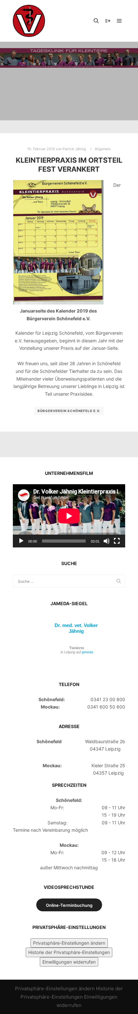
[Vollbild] (117, 541)
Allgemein (103, 149)
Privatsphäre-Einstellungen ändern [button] (69, 943)
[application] (69, 515)
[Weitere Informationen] (108, 21)
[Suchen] (96, 21)
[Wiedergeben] (21, 541)
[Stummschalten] (106, 541)
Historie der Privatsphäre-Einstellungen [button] (69, 952)
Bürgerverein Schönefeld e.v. (69, 411)
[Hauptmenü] (119, 21)
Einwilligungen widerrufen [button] (69, 962)
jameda (87, 652)
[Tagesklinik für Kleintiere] (29, 21)
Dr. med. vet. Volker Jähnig (76, 628)
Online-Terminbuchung (69, 905)
